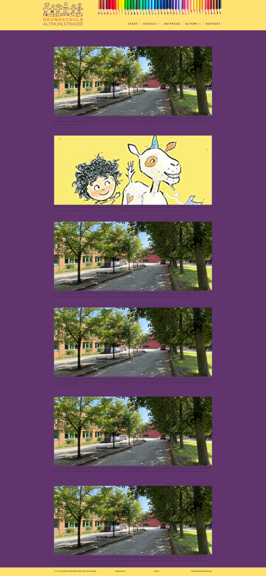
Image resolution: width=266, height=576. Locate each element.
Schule (149, 24)
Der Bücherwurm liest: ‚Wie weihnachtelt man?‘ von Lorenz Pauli (99, 302)
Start (133, 24)
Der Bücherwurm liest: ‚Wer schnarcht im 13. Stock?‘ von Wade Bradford (105, 391)
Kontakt (213, 24)
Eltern (191, 24)
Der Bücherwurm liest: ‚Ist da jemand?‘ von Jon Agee (91, 41)
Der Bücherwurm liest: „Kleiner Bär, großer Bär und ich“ (93, 216)
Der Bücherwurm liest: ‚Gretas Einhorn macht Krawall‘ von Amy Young (103, 130)
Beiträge (172, 24)
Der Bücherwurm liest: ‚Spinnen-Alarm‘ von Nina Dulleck (93, 481)
